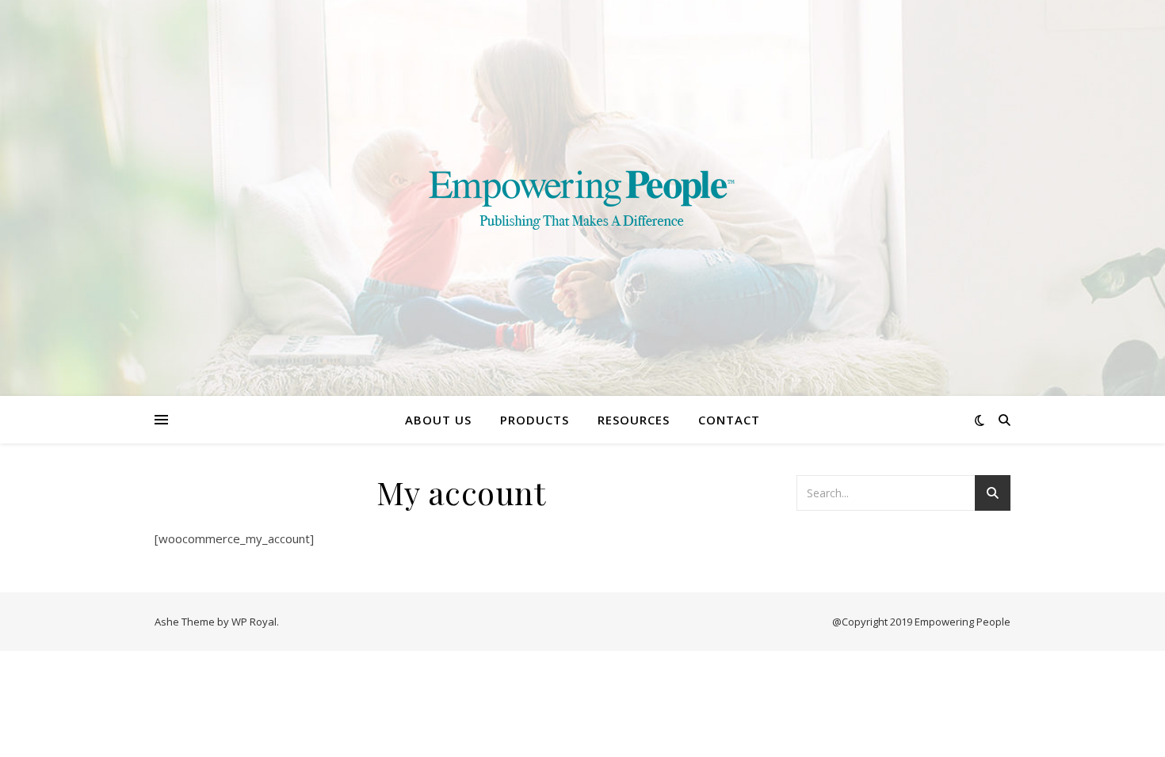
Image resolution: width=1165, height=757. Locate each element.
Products (534, 420)
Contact (729, 420)
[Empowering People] (582, 198)
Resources (634, 420)
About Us (438, 420)
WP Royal (254, 621)
